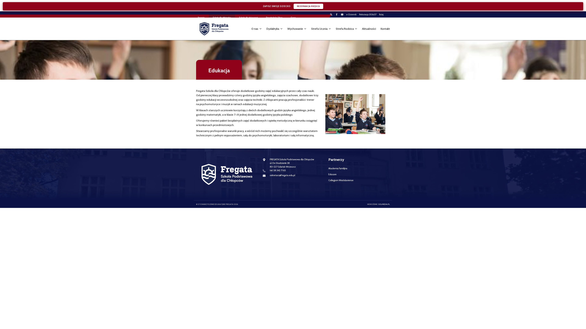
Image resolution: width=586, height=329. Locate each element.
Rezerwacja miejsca (308, 6)
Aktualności (369, 28)
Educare (332, 174)
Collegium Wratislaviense (340, 180)
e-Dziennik (351, 14)
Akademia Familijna (337, 168)
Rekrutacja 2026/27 (367, 14)
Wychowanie (295, 28)
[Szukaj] (331, 14)
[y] (342, 14)
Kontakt (385, 28)
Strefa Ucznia (319, 28)
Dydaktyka (272, 28)
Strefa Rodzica (345, 28)
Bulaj (381, 14)
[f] (336, 14)
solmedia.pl (384, 204)
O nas (254, 28)
